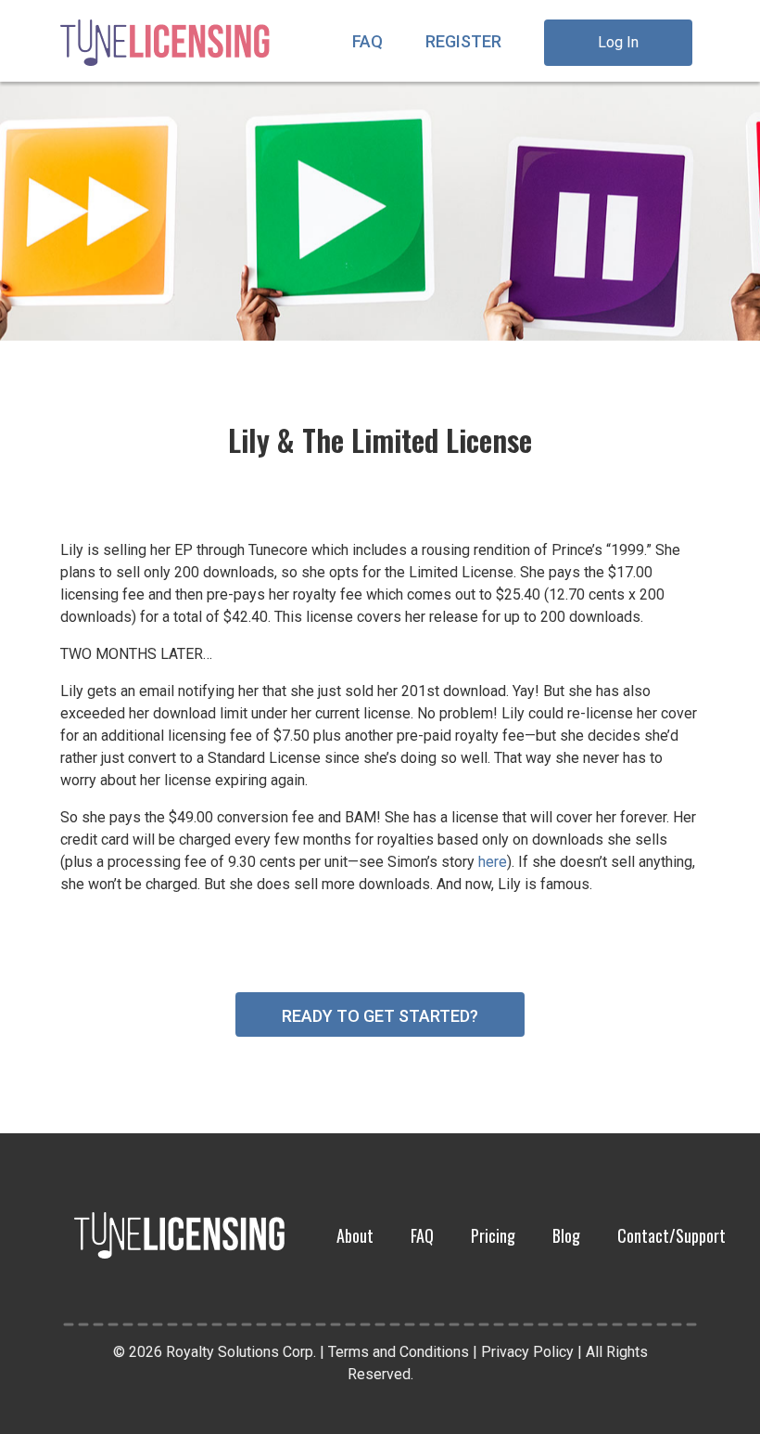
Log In (618, 42)
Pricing (493, 1235)
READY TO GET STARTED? (380, 1016)
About (355, 1235)
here (492, 862)
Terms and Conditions (398, 1352)
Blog (566, 1235)
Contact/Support (671, 1235)
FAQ (367, 41)
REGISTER (463, 41)
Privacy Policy (527, 1352)
